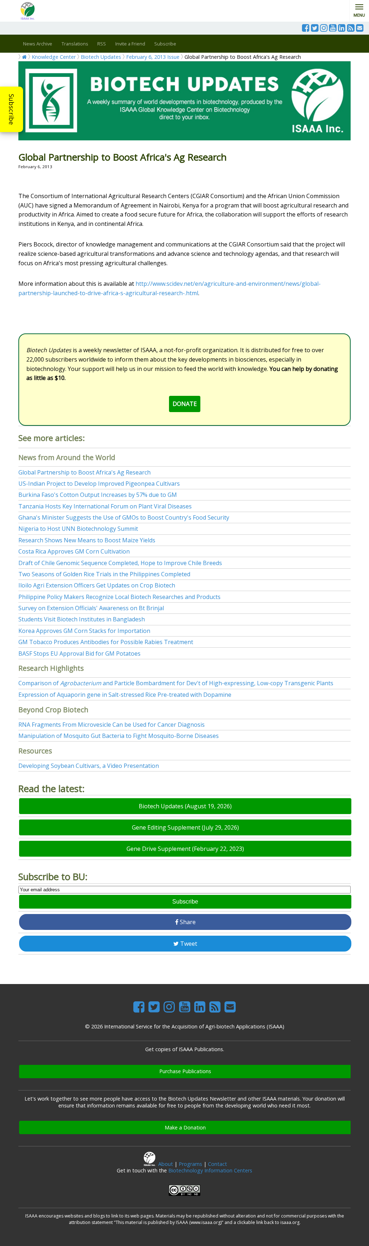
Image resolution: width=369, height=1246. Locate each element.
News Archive (37, 43)
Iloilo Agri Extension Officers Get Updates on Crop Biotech (96, 585)
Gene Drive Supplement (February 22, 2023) (185, 849)
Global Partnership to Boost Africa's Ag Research (84, 472)
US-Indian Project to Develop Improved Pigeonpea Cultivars (99, 484)
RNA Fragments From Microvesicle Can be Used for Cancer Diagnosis (111, 725)
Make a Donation (185, 1127)
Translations (75, 43)
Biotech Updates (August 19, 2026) (185, 806)
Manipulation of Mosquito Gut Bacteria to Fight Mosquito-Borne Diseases (118, 736)
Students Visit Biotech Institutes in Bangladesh (81, 619)
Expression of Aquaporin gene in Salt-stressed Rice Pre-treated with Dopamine (124, 695)
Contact (217, 1163)
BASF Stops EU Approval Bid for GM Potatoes (79, 653)
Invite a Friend (130, 43)
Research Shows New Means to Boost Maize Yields (86, 540)
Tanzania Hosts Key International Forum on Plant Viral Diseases (105, 506)
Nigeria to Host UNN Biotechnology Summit (78, 529)
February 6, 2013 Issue (152, 56)
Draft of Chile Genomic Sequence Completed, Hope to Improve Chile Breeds (120, 563)
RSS (101, 43)
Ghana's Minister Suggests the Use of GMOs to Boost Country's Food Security (123, 517)
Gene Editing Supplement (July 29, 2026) (185, 827)
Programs (190, 1163)
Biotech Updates (101, 56)
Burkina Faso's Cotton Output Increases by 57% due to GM (97, 495)
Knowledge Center (54, 56)
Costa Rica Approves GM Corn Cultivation (74, 551)
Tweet (188, 944)
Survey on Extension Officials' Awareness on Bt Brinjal (91, 608)
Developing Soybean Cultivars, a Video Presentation (88, 766)
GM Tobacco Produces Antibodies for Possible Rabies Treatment (105, 642)
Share (187, 922)
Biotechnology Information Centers (210, 1170)
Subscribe (11, 109)
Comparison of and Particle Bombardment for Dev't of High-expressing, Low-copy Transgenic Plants (175, 683)
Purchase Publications (185, 1071)
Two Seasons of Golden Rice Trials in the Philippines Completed (104, 574)
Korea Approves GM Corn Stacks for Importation (84, 631)
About (165, 1163)
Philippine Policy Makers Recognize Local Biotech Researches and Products (119, 597)
